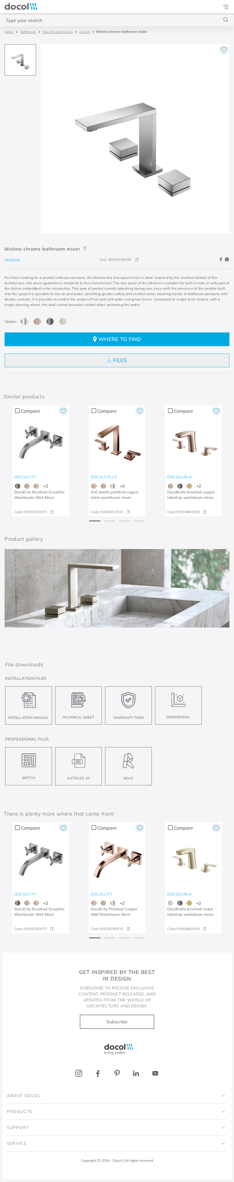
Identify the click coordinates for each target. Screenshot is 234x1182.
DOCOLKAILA (179, 477)
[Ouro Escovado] (189, 486)
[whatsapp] (227, 259)
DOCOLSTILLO (104, 477)
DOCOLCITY (25, 477)
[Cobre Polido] (36, 486)
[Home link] (9, 32)
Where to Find (119, 339)
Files (120, 360)
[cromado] (24, 321)
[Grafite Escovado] (50, 321)
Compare (30, 411)
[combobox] (117, 20)
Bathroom (28, 32)
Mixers (85, 32)
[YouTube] (155, 1073)
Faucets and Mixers (58, 32)
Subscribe (117, 1021)
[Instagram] (79, 1073)
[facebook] (222, 259)
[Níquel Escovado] (63, 321)
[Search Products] (226, 20)
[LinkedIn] (136, 1073)
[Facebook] (98, 1073)
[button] (117, 244)
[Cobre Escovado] (37, 321)
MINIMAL (13, 260)
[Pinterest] (117, 1073)
